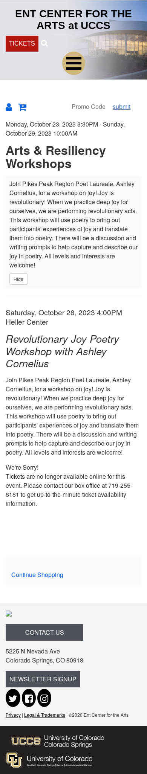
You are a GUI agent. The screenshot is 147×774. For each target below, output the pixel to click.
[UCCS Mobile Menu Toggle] (73, 63)
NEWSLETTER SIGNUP (43, 679)
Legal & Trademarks (44, 714)
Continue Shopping (37, 574)
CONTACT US (44, 632)
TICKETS (22, 43)
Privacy (13, 714)
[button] (44, 42)
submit (121, 106)
